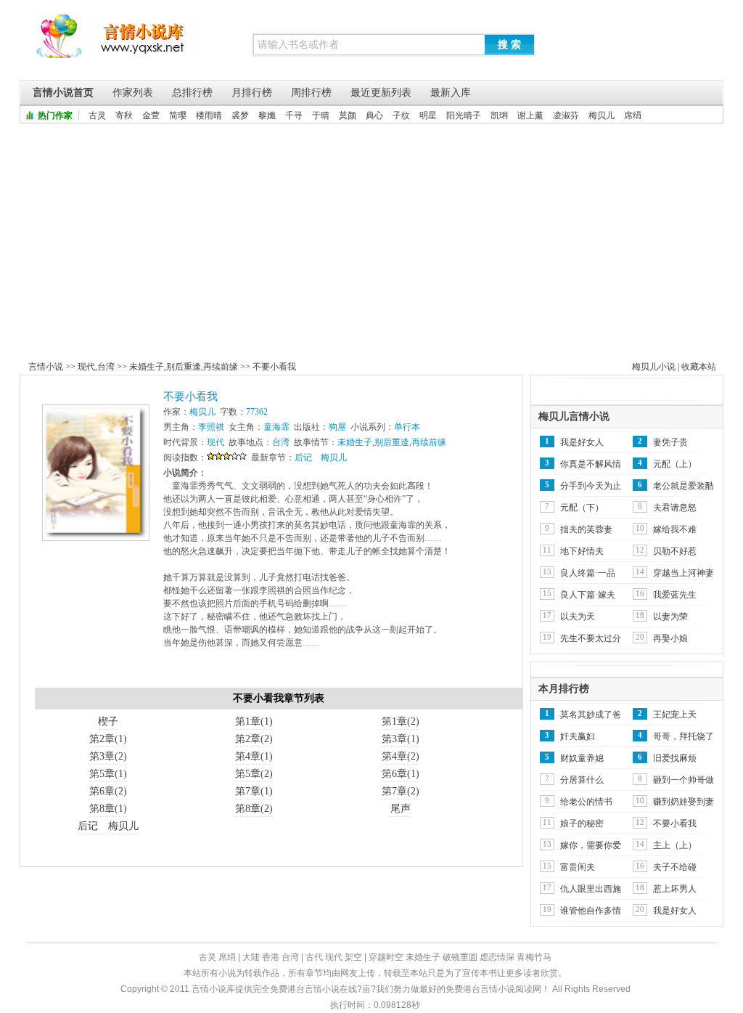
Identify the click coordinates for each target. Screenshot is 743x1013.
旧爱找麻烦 (675, 758)
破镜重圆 (460, 957)
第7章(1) (254, 791)
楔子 (108, 721)
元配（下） (582, 508)
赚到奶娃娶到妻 (683, 802)
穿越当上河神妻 (683, 573)
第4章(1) (254, 756)
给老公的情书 (586, 802)
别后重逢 (183, 367)
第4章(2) (400, 756)
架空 (353, 957)
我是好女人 (582, 442)
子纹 (401, 115)
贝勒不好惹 (675, 551)
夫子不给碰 (675, 867)
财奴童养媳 (582, 758)
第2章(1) (108, 738)
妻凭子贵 (670, 442)
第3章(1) (400, 738)
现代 (86, 367)
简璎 (177, 115)
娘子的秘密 (582, 823)
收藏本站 (698, 367)
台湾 (106, 367)
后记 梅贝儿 (321, 457)
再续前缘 (220, 367)
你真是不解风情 (590, 464)
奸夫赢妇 (577, 736)
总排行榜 (192, 92)
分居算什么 (582, 780)
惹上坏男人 (675, 889)
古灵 (97, 115)
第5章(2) (254, 773)
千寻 (294, 115)
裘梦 (240, 115)
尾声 (400, 808)
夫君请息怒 (675, 508)
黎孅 (267, 115)
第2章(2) (254, 738)
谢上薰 (530, 115)
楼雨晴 (209, 115)
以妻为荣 (670, 616)
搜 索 (509, 44)
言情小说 (45, 367)
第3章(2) (108, 756)
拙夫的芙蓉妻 (586, 529)
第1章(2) (400, 721)
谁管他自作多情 (590, 911)
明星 (428, 115)
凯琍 (499, 115)
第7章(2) (400, 791)
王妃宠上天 (675, 714)
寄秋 (124, 115)
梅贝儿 (601, 115)
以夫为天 (577, 616)
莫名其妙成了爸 (590, 714)
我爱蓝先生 (675, 595)
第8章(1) (108, 808)
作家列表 (132, 92)
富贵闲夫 (577, 867)
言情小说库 (118, 44)
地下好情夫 (582, 551)
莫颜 (347, 115)
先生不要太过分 (590, 638)
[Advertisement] (371, 232)
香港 (270, 957)
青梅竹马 (534, 957)
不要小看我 (274, 367)
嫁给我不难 (675, 529)
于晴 (320, 115)
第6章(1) (400, 773)
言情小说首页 (63, 92)
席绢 (632, 115)
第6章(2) (108, 791)
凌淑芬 (566, 115)
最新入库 (450, 92)
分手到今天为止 (590, 486)
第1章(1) (254, 721)
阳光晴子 (463, 115)
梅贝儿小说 (654, 367)
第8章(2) (254, 808)
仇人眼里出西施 (590, 889)
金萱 (151, 115)
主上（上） (675, 845)
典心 (374, 115)
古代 (314, 957)
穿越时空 (386, 957)
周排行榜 (311, 92)
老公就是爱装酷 (683, 486)
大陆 (251, 957)
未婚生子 (146, 367)
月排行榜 (251, 92)
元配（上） (675, 464)
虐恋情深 (497, 957)
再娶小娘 (670, 638)
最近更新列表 (380, 92)
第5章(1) (108, 773)
